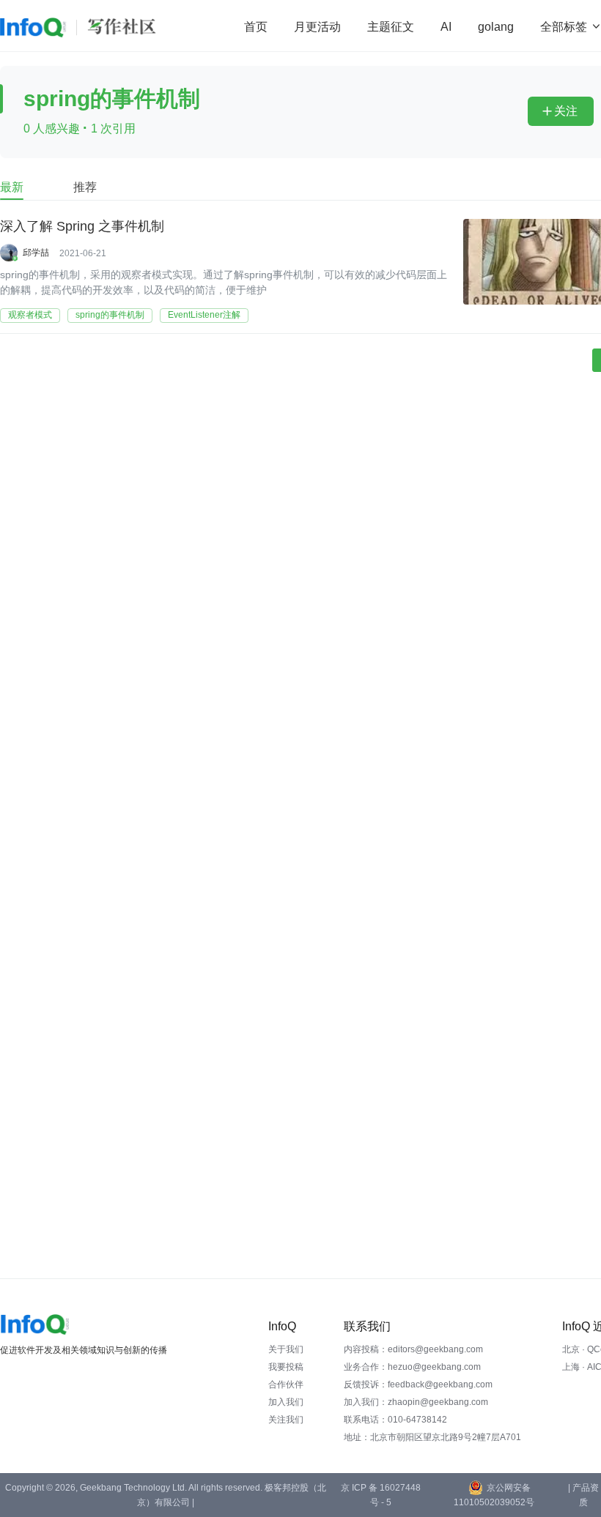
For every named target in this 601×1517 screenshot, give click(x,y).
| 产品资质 (583, 1495)
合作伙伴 (285, 1384)
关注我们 (285, 1419)
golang (496, 26)
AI (445, 26)
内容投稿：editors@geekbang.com (413, 1349)
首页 (256, 26)
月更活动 (317, 26)
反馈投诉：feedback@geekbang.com (418, 1384)
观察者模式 (30, 315)
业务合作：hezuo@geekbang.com (412, 1367)
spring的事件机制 (109, 315)
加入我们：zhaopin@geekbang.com (416, 1402)
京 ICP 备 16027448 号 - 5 (381, 1495)
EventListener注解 (204, 315)
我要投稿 (285, 1367)
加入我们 (285, 1402)
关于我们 (285, 1349)
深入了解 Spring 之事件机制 (82, 226)
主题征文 (390, 26)
